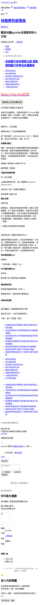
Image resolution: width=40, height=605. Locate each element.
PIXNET (10, 568)
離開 (12, 600)
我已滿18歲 (5, 600)
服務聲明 (24, 571)
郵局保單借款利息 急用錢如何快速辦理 (20, 347)
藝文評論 (18, 453)
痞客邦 (16, 446)
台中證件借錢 (10, 378)
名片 (7, 52)
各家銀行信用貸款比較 (14, 76)
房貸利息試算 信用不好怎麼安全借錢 (19, 349)
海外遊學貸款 (10, 74)
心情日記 (19, 42)
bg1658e (4, 434)
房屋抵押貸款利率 (12, 84)
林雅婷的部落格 (13, 21)
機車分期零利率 (11, 82)
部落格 (8, 49)
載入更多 (5, 461)
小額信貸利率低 (11, 87)
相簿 (7, 46)
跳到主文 (4, 27)
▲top (3, 457)
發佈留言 (5, 475)
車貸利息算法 (10, 71)
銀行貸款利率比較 (12, 79)
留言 (21, 446)
